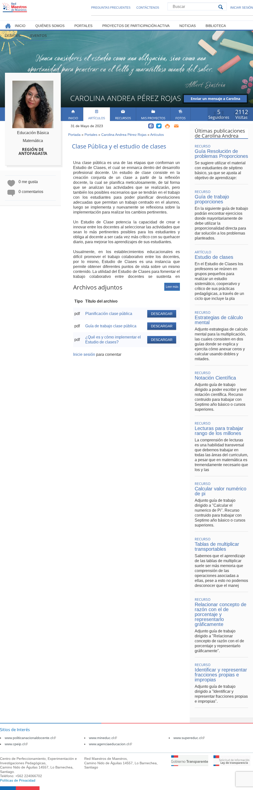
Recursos (123, 118)
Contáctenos (147, 7)
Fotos (180, 118)
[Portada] (14, 7)
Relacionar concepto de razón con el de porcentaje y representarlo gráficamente (220, 614)
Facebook (151, 125)
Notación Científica (215, 378)
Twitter (159, 125)
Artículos (96, 118)
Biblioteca (216, 26)
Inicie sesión (84, 354)
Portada (74, 135)
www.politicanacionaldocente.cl (30, 738)
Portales (90, 135)
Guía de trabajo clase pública (110, 326)
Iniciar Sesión (241, 7)
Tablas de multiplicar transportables (217, 546)
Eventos (38, 36)
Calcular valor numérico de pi (220, 491)
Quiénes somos (49, 26)
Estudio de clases (214, 257)
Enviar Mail (176, 125)
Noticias (187, 26)
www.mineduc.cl (103, 738)
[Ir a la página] (189, 765)
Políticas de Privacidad (17, 780)
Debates (13, 36)
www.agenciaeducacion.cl (110, 744)
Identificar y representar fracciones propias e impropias (221, 674)
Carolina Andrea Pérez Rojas (124, 135)
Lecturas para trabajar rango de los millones (219, 431)
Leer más (172, 286)
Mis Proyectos (153, 118)
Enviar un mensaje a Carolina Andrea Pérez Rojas (215, 99)
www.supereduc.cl (189, 738)
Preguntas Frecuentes (110, 7)
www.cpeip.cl (16, 744)
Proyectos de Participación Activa (135, 26)
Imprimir (167, 125)
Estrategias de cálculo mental (219, 320)
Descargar (161, 314)
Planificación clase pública (108, 313)
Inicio (73, 118)
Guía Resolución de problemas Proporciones (221, 153)
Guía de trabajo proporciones (212, 199)
